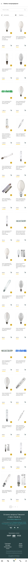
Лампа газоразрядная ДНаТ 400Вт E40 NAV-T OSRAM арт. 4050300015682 (7, 491)
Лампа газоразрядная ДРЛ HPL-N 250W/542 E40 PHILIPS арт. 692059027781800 (7, 264)
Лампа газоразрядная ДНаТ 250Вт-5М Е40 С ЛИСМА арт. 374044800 (7, 426)
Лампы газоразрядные (10, 3)
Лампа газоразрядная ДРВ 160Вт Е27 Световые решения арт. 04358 (6, 394)
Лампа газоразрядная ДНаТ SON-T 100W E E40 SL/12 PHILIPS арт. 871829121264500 (7, 233)
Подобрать (21, 15)
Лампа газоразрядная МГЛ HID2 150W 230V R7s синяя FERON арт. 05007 (20, 361)
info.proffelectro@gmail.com (14, 519)
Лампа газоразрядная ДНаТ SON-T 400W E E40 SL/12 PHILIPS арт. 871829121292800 (21, 459)
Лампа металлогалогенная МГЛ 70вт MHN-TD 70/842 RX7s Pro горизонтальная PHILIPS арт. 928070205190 (20, 233)
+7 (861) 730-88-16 (14, 517)
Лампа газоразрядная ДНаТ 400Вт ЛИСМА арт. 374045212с (7, 70)
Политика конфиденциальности (14, 553)
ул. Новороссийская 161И (18, 522)
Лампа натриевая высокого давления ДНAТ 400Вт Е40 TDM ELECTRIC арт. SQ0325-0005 (7, 168)
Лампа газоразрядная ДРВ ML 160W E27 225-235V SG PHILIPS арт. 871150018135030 (6, 38)
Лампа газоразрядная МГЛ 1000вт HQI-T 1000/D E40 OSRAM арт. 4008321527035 (20, 134)
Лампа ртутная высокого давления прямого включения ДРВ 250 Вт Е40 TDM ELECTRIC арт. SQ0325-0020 (20, 265)
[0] (14, 561)
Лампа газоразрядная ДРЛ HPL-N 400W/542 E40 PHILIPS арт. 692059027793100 (21, 37)
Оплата (20, 545)
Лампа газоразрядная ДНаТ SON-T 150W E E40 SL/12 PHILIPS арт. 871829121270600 (21, 168)
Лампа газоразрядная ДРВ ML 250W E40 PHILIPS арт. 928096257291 (6, 329)
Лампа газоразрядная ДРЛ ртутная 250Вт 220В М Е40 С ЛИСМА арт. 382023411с (21, 199)
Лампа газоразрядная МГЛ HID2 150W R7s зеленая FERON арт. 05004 (6, 102)
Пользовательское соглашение (14, 551)
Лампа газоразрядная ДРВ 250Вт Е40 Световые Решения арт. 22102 (20, 297)
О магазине (8, 543)
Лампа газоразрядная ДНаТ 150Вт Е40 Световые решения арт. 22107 (21, 394)
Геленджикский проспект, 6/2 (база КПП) (14, 524)
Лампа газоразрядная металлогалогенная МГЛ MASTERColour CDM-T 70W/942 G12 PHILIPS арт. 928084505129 (6, 136)
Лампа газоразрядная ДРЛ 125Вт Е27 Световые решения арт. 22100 (20, 329)
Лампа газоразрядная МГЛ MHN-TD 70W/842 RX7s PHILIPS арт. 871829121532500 (6, 362)
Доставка (7, 545)
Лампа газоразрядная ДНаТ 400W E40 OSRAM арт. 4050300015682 (7, 297)
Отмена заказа (7, 546)
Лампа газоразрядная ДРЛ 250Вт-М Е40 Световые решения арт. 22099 (20, 70)
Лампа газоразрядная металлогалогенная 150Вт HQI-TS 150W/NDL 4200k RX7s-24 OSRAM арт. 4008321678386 (20, 427)
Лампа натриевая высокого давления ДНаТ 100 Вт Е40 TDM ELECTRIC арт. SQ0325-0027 (21, 492)
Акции (20, 543)
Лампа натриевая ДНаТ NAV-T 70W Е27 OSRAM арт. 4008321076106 (6, 199)
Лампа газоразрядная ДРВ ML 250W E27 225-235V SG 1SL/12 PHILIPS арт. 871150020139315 (20, 103)
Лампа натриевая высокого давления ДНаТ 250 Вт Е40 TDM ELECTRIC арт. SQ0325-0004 (7, 459)
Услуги (7, 548)
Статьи (20, 546)
